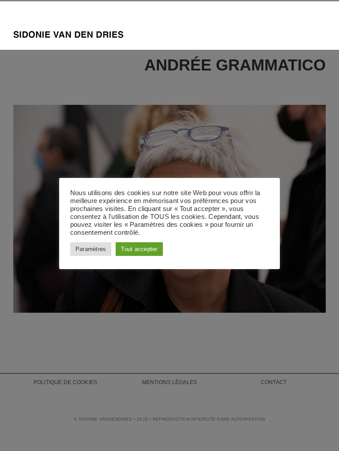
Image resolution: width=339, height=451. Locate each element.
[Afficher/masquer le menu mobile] (322, 32)
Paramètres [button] (90, 249)
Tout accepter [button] (139, 249)
